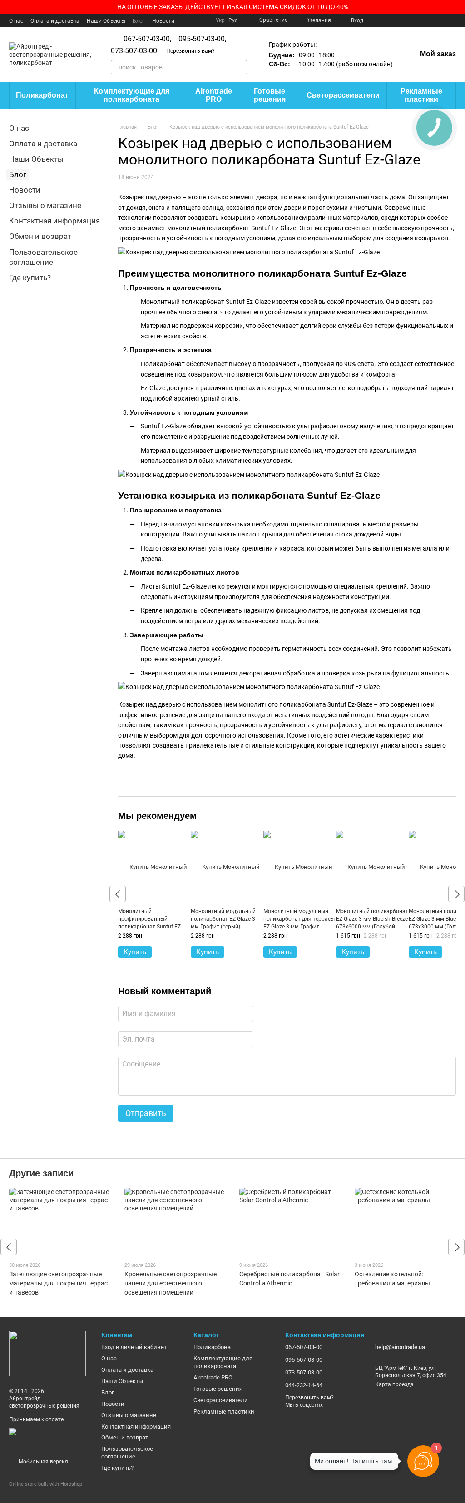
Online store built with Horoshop (45, 1484)
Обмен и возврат (40, 236)
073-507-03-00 (134, 51)
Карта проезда (394, 1384)
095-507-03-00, (202, 39)
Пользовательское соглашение (127, 1452)
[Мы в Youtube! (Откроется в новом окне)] (387, 20)
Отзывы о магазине (45, 205)
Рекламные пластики (421, 95)
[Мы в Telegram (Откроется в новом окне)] (430, 20)
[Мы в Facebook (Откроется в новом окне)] (376, 20)
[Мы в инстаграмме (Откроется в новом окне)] (408, 20)
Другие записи (41, 1173)
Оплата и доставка (54, 21)
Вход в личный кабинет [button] (134, 1347)
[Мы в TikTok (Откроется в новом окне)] (452, 20)
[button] (457, 7)
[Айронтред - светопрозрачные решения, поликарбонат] (47, 1353)
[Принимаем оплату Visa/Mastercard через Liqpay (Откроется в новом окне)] (48, 1438)
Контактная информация (54, 220)
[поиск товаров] (239, 67)
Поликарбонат (42, 95)
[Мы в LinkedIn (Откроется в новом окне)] (441, 20)
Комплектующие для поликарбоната (131, 95)
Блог (139, 21)
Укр (220, 20)
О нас (16, 21)
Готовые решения (270, 95)
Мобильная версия (42, 1461)
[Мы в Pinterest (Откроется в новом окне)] (419, 20)
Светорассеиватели (343, 95)
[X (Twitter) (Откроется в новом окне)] (397, 20)
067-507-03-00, (147, 39)
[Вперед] (456, 894)
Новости (163, 21)
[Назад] (117, 894)
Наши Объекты (106, 21)
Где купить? (30, 277)
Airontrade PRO (213, 95)
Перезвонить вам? (190, 51)
